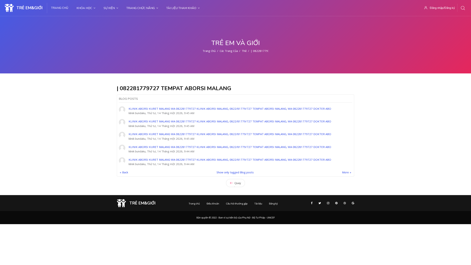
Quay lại (237, 184)
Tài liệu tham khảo (181, 8)
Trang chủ (59, 8)
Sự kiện (109, 8)
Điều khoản (213, 203)
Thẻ (244, 51)
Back (125, 172)
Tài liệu (258, 203)
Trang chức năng (140, 8)
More (345, 172)
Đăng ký (273, 203)
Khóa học (84, 8)
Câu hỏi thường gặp (237, 203)
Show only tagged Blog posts (235, 172)
